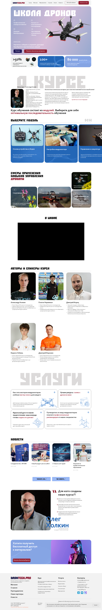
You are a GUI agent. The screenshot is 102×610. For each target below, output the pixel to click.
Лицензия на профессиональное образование (79, 465)
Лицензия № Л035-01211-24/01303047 (19, 607)
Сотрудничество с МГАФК (19, 463)
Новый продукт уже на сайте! (41, 463)
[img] (27, 143)
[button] (83, 3)
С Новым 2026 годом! (58, 463)
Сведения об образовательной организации (69, 601)
